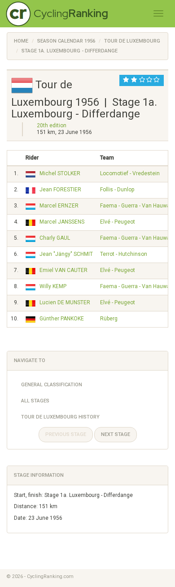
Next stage (115, 434)
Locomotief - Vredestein (130, 173)
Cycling (71, 13)
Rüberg (109, 318)
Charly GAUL (54, 238)
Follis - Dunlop (117, 189)
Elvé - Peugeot (117, 222)
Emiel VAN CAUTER (63, 270)
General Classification (51, 385)
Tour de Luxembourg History (60, 417)
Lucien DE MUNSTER (64, 302)
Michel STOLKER (59, 173)
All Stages (35, 401)
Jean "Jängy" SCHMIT (66, 254)
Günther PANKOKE (61, 318)
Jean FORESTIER (60, 189)
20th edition (51, 125)
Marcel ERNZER (59, 206)
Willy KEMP (52, 286)
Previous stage (65, 434)
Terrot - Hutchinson (123, 254)
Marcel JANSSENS (61, 222)
